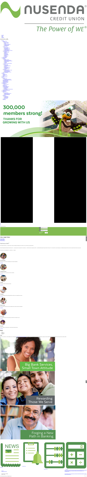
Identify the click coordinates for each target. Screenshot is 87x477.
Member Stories (6, 87)
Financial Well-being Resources (6, 90)
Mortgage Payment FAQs (7, 94)
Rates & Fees (4, 99)
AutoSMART (5, 68)
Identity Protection (6, 97)
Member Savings (5, 83)
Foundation (3, 37)
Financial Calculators (5, 89)
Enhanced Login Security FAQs (7, 93)
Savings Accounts (6, 47)
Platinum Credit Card (6, 59)
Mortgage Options (5, 74)
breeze (5, 43)
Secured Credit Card (6, 61)
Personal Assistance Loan (7, 71)
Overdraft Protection (6, 45)
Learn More (1, 296)
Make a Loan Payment (5, 72)
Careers (2, 35)
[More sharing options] (86, 382)
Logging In (5, 51)
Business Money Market (5, 80)
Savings (4, 46)
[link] (86, 381)
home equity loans (24, 336)
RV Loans (5, 66)
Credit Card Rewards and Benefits (8, 63)
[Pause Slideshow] (43, 222)
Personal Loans (4, 69)
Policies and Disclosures (4, 471)
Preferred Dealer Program (7, 67)
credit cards (20, 336)
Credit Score (5, 56)
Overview (4, 58)
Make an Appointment (2, 240)
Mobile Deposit (6, 53)
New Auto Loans (6, 64)
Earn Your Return (5, 85)
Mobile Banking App (6, 52)
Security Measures (6, 96)
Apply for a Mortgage (2, 239)
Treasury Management (5, 82)
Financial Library (5, 91)
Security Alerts (6, 98)
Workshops (5, 88)
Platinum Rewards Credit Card (7, 60)
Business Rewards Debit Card (7, 79)
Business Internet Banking (6, 81)
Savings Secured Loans (6, 70)
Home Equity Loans (5, 75)
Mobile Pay (5, 55)
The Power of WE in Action (6, 86)
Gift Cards (5, 62)
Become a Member (5, 41)
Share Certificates (6, 48)
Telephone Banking (6, 54)
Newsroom (4, 95)
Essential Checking (6, 42)
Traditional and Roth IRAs (7, 49)
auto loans (17, 336)
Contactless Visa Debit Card (7, 44)
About (2, 36)
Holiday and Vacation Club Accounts (8, 50)
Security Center (24, 466)
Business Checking (5, 78)
